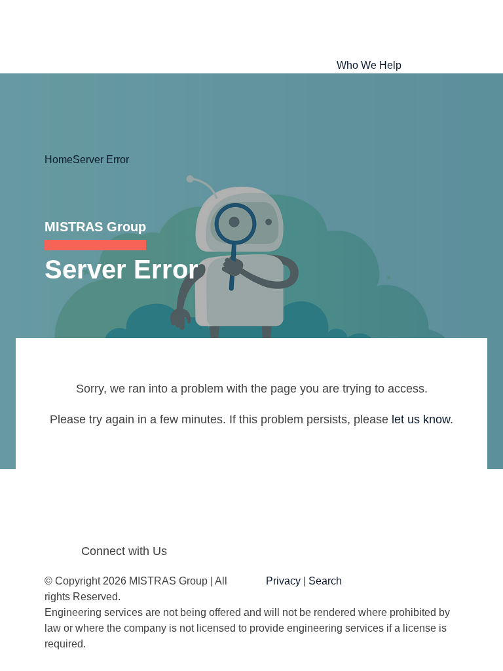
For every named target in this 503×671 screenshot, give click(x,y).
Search (325, 580)
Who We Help (369, 65)
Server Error (101, 159)
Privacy (283, 580)
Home (59, 159)
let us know (421, 419)
